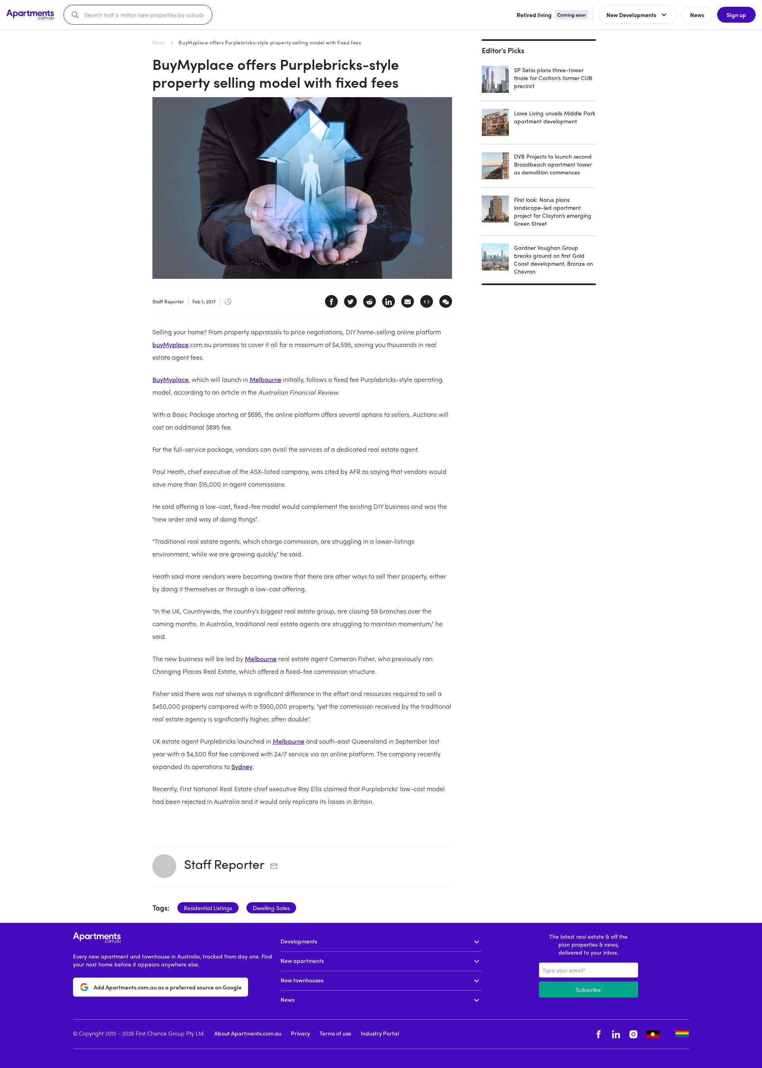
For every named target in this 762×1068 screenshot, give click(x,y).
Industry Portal (380, 1033)
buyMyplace (170, 344)
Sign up (736, 15)
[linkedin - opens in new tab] (616, 1034)
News (158, 42)
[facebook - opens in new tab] (598, 1034)
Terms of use (335, 1033)
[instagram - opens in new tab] (633, 1034)
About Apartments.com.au (247, 1033)
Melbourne (265, 379)
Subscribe (588, 989)
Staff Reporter (224, 864)
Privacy (300, 1033)
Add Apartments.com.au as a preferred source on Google (168, 987)
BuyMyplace (170, 379)
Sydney (241, 766)
